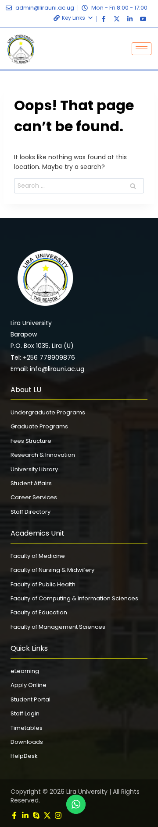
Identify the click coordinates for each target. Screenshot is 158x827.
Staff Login (25, 713)
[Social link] (14, 815)
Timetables (27, 728)
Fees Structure (31, 441)
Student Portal (30, 699)
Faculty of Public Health (43, 584)
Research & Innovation (43, 455)
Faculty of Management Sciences (58, 627)
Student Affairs (31, 483)
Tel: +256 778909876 (43, 357)
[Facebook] (103, 18)
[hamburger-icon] (141, 48)
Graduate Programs (39, 426)
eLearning (25, 671)
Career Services (34, 497)
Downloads (27, 742)
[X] (116, 18)
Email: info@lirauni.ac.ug (47, 368)
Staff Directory (30, 512)
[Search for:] (79, 185)
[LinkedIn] (129, 18)
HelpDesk (24, 756)
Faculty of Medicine (38, 556)
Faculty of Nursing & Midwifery (52, 570)
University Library (34, 469)
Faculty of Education (39, 612)
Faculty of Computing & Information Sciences (74, 598)
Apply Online (29, 685)
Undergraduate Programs (48, 412)
